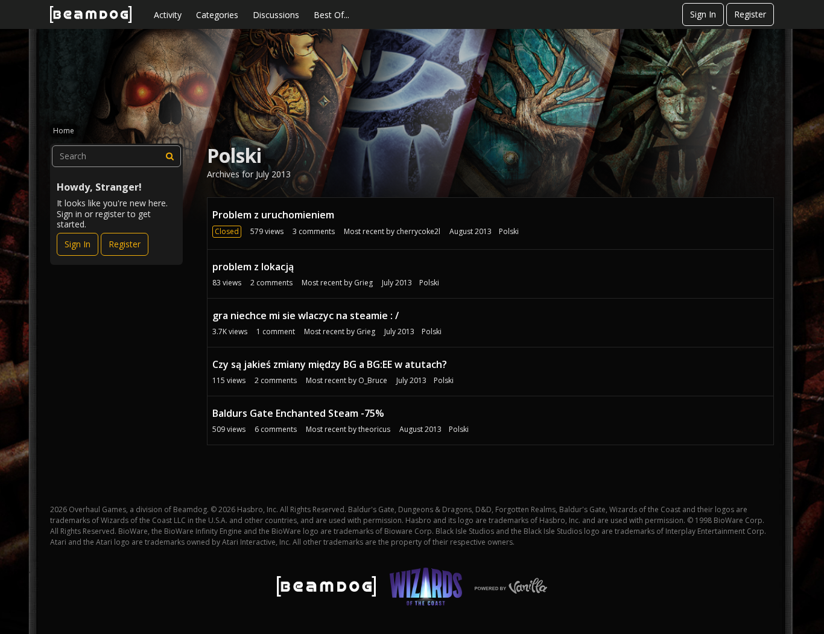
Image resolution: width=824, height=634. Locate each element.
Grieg (363, 282)
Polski (509, 231)
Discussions (276, 15)
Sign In (703, 14)
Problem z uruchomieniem (273, 214)
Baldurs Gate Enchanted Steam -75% (298, 413)
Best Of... (331, 15)
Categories (217, 15)
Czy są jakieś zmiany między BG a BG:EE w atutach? (329, 364)
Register (750, 14)
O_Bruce (372, 380)
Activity (168, 15)
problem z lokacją (253, 266)
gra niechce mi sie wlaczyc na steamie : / (305, 315)
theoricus (374, 429)
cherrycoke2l (418, 231)
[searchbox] (116, 156)
